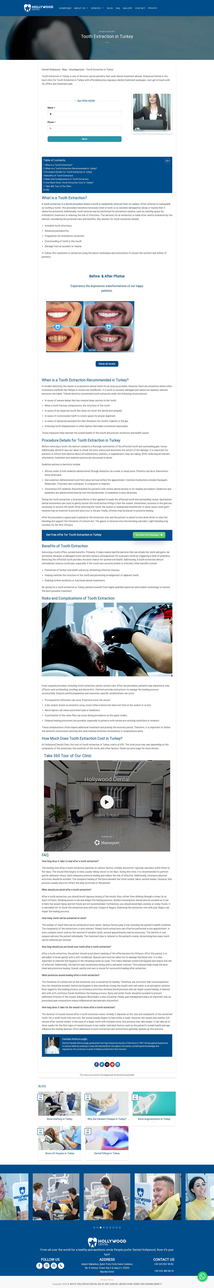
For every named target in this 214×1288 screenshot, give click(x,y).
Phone (51, 122)
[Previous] (52, 327)
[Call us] (61, 1265)
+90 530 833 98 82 (164, 1264)
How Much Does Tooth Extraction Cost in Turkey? (69, 182)
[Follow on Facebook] (39, 1265)
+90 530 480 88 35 (164, 1271)
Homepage (65, 8)
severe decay (64, 400)
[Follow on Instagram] (46, 1265)
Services (96, 8)
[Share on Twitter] (101, 1064)
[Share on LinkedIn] (117, 1064)
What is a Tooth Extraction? (58, 165)
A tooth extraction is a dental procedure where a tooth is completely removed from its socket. (91, 204)
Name (51, 108)
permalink (130, 1075)
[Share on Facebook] (96, 1064)
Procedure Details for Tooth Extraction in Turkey (68, 172)
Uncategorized (107, 32)
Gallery (127, 8)
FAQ (118, 8)
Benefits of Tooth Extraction (59, 175)
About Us (79, 8)
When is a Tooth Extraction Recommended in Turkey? (71, 168)
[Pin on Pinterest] (112, 1064)
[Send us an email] (54, 1265)
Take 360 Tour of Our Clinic (58, 186)
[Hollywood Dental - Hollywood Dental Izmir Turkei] (38, 8)
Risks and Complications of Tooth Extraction (67, 179)
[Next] (162, 327)
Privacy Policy (107, 1280)
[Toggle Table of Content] (166, 160)
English (152, 8)
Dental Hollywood (51, 69)
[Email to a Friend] (107, 1064)
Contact (140, 8)
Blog (110, 8)
